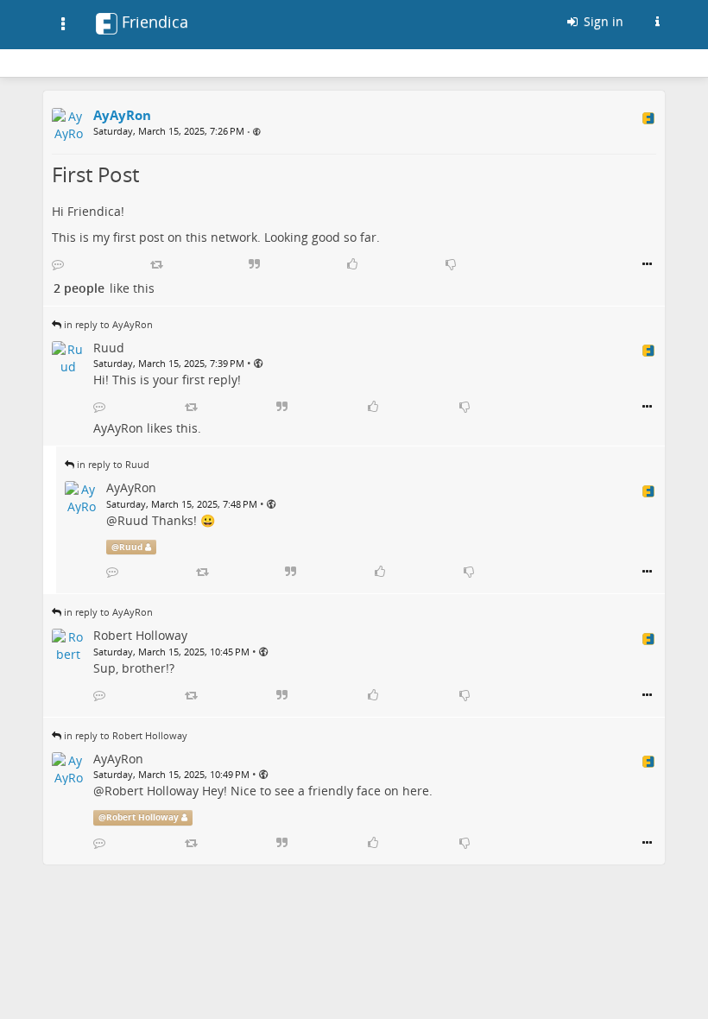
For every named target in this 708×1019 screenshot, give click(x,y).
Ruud (133, 520)
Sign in (601, 21)
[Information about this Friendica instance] (657, 21)
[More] (647, 264)
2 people (79, 288)
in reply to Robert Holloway (125, 735)
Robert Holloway (151, 790)
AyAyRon (118, 428)
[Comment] (57, 264)
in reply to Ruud (113, 464)
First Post (95, 174)
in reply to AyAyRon (108, 324)
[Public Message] (257, 131)
